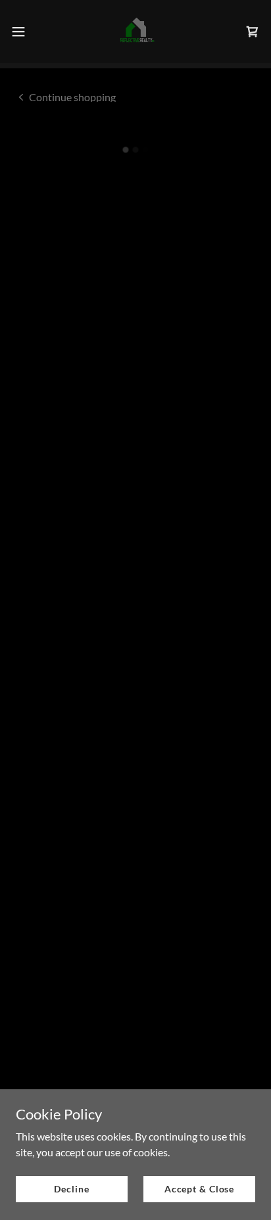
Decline (71, 1188)
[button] (24, 31)
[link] (135, 31)
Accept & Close (199, 1188)
